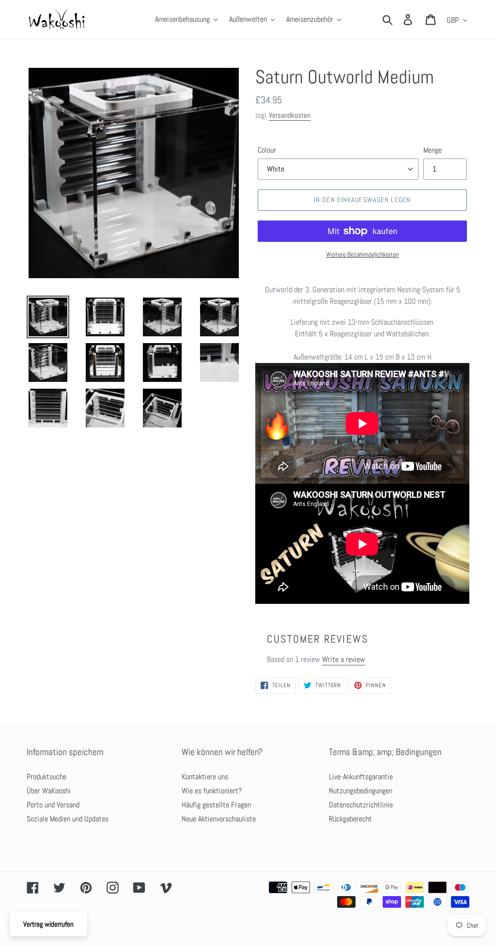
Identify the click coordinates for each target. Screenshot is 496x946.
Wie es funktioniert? (212, 791)
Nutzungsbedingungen (360, 791)
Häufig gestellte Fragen (216, 805)
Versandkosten (289, 115)
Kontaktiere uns (205, 777)
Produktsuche (46, 777)
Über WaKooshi (49, 791)
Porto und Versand (53, 805)
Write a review (343, 659)
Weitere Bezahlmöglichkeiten (362, 254)
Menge (432, 150)
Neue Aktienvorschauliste (219, 819)
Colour (267, 150)
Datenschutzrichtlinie (361, 805)
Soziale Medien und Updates (67, 819)
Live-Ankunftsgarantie (361, 777)
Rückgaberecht (350, 819)
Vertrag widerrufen (48, 924)
